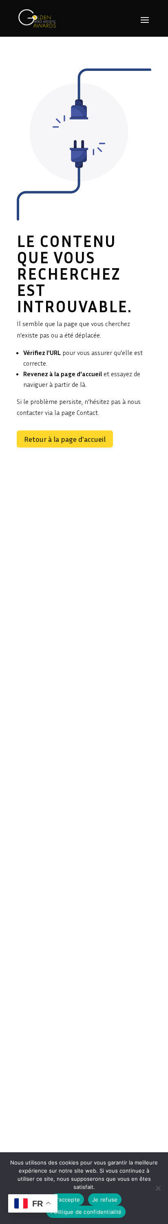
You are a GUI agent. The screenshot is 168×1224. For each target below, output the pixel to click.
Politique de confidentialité (86, 1212)
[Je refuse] (158, 1188)
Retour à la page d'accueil (65, 438)
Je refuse (104, 1199)
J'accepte (67, 1199)
